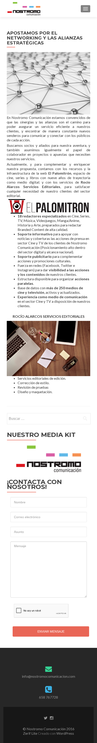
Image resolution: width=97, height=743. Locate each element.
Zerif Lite (30, 733)
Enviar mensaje (51, 631)
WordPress (65, 733)
